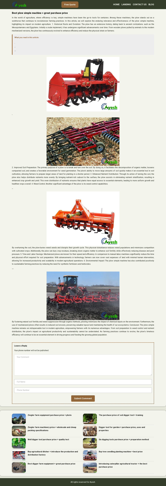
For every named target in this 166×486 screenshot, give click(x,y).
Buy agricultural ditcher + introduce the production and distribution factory (53, 453)
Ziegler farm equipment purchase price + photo (50, 415)
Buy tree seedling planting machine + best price (121, 451)
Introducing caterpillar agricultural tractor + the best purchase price (123, 465)
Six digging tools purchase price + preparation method (124, 439)
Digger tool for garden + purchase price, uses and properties (122, 429)
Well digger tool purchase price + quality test (48, 439)
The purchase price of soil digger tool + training (121, 415)
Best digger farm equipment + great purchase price (51, 464)
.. (14, 46)
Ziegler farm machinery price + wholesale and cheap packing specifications (52, 429)
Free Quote (69, 4)
